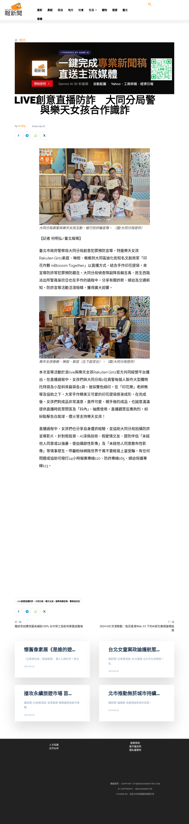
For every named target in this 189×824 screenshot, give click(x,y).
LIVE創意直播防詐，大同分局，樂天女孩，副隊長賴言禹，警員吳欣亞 (48, 601)
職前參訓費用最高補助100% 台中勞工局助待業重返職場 (49, 626)
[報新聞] (24, 9)
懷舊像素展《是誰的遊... (49, 649)
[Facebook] (18, 135)
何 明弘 (22, 126)
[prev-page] (17, 727)
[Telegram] (27, 135)
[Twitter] (44, 135)
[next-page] (23, 727)
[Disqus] (94, 540)
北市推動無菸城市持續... (134, 693)
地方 (22, 40)
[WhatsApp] (35, 135)
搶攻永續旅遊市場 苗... (48, 693)
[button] (149, 4)
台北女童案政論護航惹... (134, 649)
